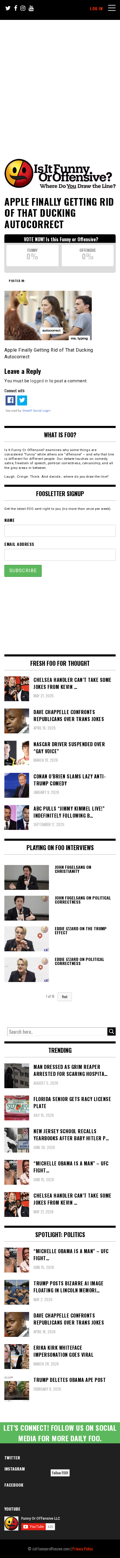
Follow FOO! (60, 1472)
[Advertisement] (60, 83)
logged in (39, 381)
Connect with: (14, 390)
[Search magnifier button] (111, 1031)
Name (9, 520)
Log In (96, 8)
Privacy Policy (82, 1548)
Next (64, 996)
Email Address (19, 544)
